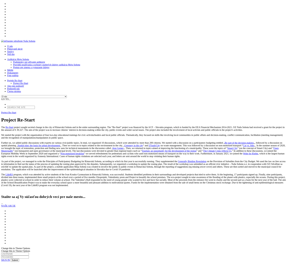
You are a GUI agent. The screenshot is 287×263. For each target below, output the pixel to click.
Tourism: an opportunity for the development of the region (169, 151)
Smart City (232, 148)
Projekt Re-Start (14, 80)
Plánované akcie (15, 49)
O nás (10, 46)
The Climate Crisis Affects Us (217, 151)
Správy (10, 51)
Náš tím (10, 54)
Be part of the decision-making (239, 143)
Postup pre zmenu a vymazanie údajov (31, 67)
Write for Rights (250, 153)
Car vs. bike (248, 145)
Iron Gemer (118, 148)
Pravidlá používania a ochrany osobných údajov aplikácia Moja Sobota (46, 64)
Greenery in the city (133, 145)
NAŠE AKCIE (8, 206)
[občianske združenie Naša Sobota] (18, 41)
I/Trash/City (154, 145)
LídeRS (9, 174)
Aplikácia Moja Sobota (18, 59)
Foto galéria (12, 75)
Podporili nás (13, 88)
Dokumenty (12, 73)
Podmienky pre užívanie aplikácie (29, 62)
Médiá (10, 70)
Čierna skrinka (14, 91)
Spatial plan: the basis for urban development (39, 145)
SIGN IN (5, 260)
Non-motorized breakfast (72, 153)
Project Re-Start (20, 83)
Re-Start (9, 127)
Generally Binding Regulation (192, 161)
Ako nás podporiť (15, 86)
